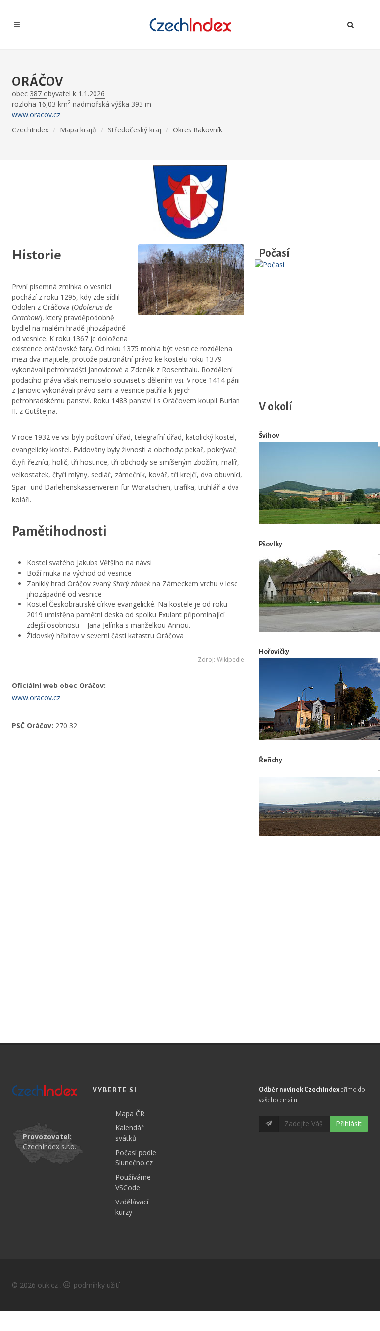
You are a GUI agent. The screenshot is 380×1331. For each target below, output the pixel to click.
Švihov (269, 435)
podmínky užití (97, 1284)
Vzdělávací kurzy (131, 1207)
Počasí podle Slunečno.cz (135, 1157)
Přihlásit (349, 1123)
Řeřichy (270, 760)
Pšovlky (270, 544)
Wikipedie (230, 659)
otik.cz (48, 1284)
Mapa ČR (129, 1113)
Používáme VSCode (133, 1182)
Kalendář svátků (129, 1133)
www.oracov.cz (36, 114)
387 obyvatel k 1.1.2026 (67, 93)
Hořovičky (274, 651)
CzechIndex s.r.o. (49, 1146)
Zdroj (206, 659)
